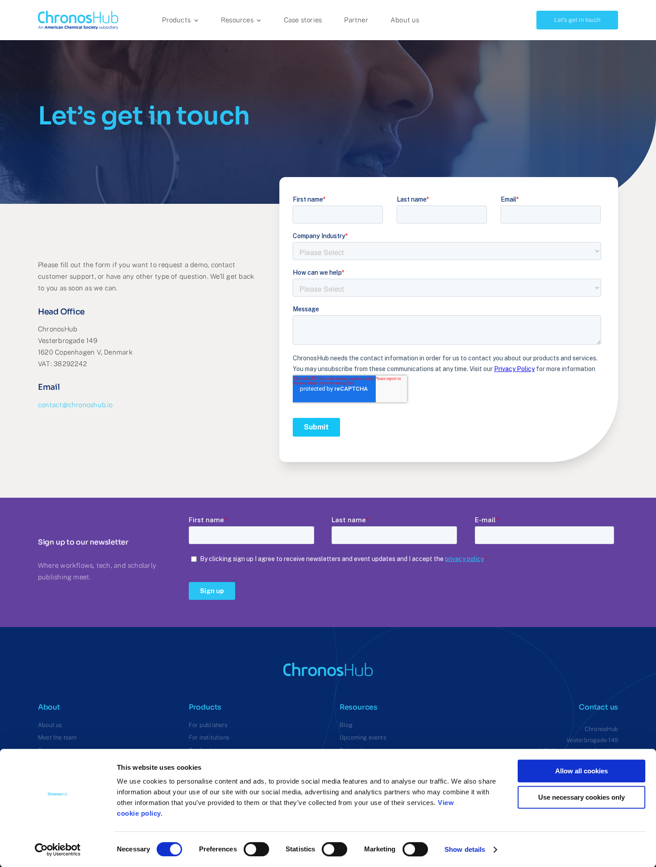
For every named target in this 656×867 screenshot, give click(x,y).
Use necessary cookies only (581, 797)
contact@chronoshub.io (75, 405)
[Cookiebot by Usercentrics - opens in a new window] (58, 849)
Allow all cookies (581, 771)
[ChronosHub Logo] (78, 14)
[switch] (256, 849)
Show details (464, 849)
